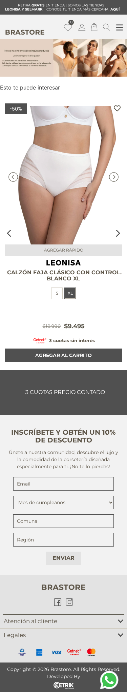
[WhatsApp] (109, 680)
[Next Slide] (118, 233)
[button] (70, 293)
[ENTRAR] (82, 27)
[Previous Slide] (9, 233)
